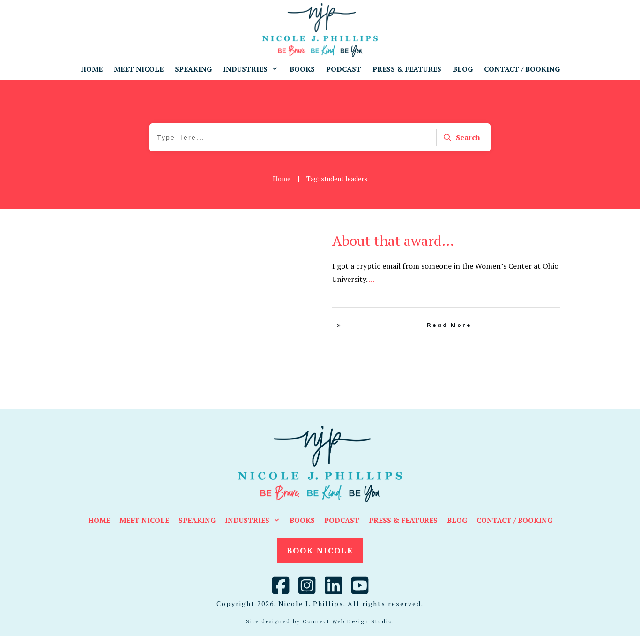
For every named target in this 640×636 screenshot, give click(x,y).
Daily (296, 238)
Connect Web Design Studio (347, 621)
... (371, 279)
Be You (276, 238)
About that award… (393, 240)
